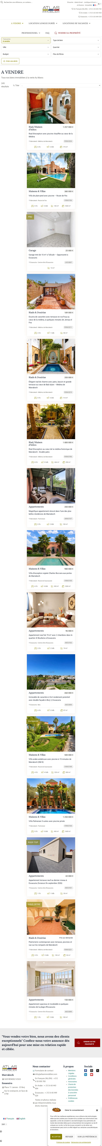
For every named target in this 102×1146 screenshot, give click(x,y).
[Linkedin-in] (85, 1074)
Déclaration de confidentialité (81, 1142)
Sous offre (34, 904)
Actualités (88, 5)
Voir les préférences (87, 1136)
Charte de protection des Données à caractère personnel (73, 1089)
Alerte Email (79, 2)
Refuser (69, 1136)
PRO (30, 217)
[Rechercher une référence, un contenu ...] (1, 2)
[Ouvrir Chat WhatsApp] (1, 1132)
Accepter (56, 1136)
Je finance (80, 5)
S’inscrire (70, 2)
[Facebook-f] (85, 1070)
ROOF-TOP (33, 842)
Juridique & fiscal (90, 2)
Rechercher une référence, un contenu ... (18, 2)
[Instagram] (91, 1070)
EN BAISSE (33, 721)
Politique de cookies (63, 1142)
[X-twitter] (97, 1070)
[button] (97, 1110)
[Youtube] (91, 1074)
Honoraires (72, 1082)
